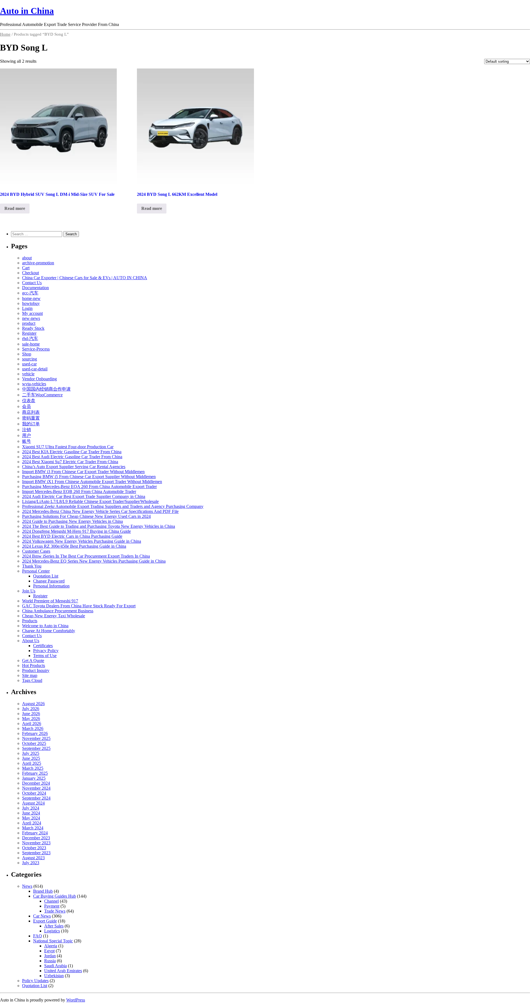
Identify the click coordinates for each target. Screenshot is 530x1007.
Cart (26, 267)
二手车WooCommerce (42, 394)
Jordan (50, 955)
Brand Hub (43, 891)
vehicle (28, 373)
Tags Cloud (32, 680)
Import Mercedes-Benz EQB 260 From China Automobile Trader (79, 491)
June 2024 (31, 813)
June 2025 (31, 758)
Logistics (52, 931)
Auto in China (27, 11)
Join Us (28, 591)
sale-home (31, 344)
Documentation (35, 287)
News (27, 886)
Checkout (30, 272)
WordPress (75, 1000)
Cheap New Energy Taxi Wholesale (53, 615)
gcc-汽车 (30, 293)
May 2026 (31, 718)
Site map (29, 675)
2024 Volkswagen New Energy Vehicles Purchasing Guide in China (81, 541)
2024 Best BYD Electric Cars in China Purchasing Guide (72, 536)
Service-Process (36, 349)
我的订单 (31, 423)
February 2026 (35, 733)
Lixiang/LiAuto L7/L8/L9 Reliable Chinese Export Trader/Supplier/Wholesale (90, 501)
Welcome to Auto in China (45, 625)
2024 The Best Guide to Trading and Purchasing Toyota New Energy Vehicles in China (98, 526)
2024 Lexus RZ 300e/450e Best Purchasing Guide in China (74, 546)
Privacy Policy (46, 650)
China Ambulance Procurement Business (57, 610)
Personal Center (36, 571)
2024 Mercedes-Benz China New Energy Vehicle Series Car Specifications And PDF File (100, 511)
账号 (26, 441)
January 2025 (34, 778)
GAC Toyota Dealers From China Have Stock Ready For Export (79, 605)
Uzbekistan (54, 975)
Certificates (43, 645)
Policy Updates (35, 980)
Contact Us (32, 282)
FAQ (37, 936)
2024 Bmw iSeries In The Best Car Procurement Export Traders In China (86, 556)
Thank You (31, 566)
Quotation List (45, 576)
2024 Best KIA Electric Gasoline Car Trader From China (71, 451)
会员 (26, 406)
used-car (29, 364)
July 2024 (30, 808)
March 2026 (32, 728)
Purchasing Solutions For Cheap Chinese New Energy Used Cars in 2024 (86, 516)
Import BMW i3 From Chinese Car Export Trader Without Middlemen (83, 471)
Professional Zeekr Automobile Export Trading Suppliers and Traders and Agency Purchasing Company (112, 506)
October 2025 (34, 743)
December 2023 (36, 837)
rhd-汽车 (30, 338)
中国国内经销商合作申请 (46, 389)
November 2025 (36, 738)
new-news (31, 318)
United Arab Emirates (63, 970)
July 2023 (30, 862)
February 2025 (35, 773)
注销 (26, 429)
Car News (42, 916)
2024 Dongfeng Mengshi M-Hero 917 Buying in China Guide (76, 531)
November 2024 (36, 788)
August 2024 (33, 803)
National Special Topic (53, 941)
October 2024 (34, 793)
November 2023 (36, 842)
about (27, 257)
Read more (14, 208)
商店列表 (31, 412)
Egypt (49, 950)
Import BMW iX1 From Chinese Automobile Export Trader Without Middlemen (92, 481)
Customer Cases (36, 551)
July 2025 (30, 753)
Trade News (54, 911)
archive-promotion (38, 262)
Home (5, 34)
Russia (50, 960)
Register (29, 333)
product (28, 323)
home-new (31, 298)
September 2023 (36, 852)
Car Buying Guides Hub (54, 896)
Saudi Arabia (55, 965)
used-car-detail (34, 369)
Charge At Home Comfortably (48, 630)
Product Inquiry (35, 670)
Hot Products (33, 665)
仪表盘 (28, 400)
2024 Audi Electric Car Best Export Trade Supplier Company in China (83, 496)
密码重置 (31, 418)
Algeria (50, 945)
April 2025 (31, 763)
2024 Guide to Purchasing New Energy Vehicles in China (72, 521)
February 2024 (35, 833)
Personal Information (51, 586)
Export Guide (45, 921)
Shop (26, 354)
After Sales (53, 926)
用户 (26, 435)
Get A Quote (33, 660)
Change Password (49, 581)
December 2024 (36, 783)
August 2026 (33, 703)
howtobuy (31, 303)
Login (27, 308)
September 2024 (36, 798)
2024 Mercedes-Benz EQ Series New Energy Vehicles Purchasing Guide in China (94, 561)
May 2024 (31, 818)
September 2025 (36, 748)
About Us (30, 640)
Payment (51, 906)
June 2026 (31, 713)
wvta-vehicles (34, 383)
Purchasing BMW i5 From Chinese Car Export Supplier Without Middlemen (89, 476)
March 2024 (32, 828)
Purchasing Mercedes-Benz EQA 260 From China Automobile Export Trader (89, 486)
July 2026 (30, 708)
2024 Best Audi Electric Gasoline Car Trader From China (72, 456)
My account (32, 313)
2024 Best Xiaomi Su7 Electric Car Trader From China (70, 461)
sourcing (29, 359)
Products (29, 620)
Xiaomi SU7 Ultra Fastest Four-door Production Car (67, 446)
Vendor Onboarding (39, 378)
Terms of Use (45, 655)
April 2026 (31, 723)
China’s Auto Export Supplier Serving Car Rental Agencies (73, 466)
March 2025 (32, 768)
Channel (51, 901)
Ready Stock (33, 328)
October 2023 (34, 847)
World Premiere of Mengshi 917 (50, 601)
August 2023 (33, 857)
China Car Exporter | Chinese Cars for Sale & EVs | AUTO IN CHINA (84, 277)
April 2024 (31, 823)
